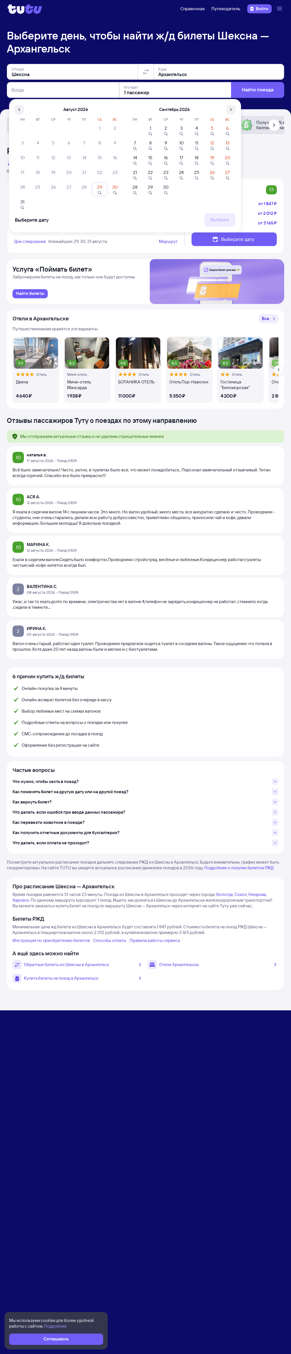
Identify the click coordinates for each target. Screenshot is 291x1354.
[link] (30, 293)
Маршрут (168, 241)
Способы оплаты (109, 940)
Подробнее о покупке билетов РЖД (239, 867)
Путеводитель (225, 8)
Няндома (257, 894)
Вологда (224, 894)
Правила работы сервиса (155, 940)
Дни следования (30, 241)
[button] (268, 318)
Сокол (240, 894)
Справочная (192, 8)
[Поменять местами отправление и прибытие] (146, 72)
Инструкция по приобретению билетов (51, 940)
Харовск (21, 900)
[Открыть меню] (280, 8)
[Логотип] (25, 8)
